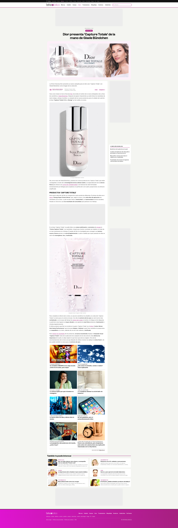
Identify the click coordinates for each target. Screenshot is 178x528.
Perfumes (129, 513)
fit (90, 516)
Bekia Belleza (87, 28)
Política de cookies (69, 519)
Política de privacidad (58, 519)
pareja (69, 516)
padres (65, 516)
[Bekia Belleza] (53, 4)
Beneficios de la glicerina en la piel (119, 149)
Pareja (74, 1)
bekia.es (48, 516)
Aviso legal (49, 519)
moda (52, 516)
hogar (88, 516)
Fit (95, 1)
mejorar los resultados (58, 333)
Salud (83, 1)
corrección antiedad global (70, 184)
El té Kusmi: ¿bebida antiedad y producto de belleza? (115, 481)
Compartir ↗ (102, 89)
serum (51, 197)
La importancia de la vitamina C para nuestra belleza (72, 472)
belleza (56, 516)
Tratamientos (85, 4)
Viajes (98, 1)
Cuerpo (74, 4)
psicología (83, 516)
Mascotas (79, 1)
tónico (92, 326)
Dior (71, 94)
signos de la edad (78, 320)
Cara (79, 4)
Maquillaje (94, 4)
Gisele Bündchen (63, 96)
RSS (76, 519)
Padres (70, 1)
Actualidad (54, 1)
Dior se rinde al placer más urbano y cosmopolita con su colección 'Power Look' (72, 462)
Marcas (63, 4)
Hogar (92, 1)
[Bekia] (48, 1)
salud (78, 516)
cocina (61, 516)
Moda (58, 1)
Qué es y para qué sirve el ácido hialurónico (113, 472)
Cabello (69, 4)
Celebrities (108, 4)
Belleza (62, 1)
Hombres (100, 4)
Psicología (88, 1)
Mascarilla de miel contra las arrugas (68, 481)
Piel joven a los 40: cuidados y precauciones (113, 461)
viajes (93, 516)
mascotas (74, 516)
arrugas (99, 227)
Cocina (66, 1)
